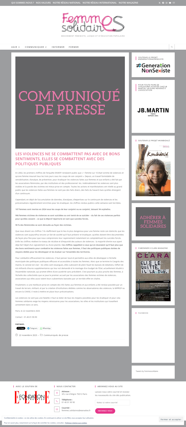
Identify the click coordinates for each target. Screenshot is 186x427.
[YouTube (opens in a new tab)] (170, 3)
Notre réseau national (67, 2)
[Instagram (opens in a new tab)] (166, 3)
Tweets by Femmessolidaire (147, 371)
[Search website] (172, 47)
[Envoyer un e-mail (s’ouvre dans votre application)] (173, 3)
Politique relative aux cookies (76, 423)
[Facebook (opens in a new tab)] (163, 3)
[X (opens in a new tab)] (159, 3)
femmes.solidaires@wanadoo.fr (76, 410)
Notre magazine (128, 2)
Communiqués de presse (56, 335)
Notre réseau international (100, 2)
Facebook (143, 313)
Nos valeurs (43, 2)
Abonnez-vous (105, 411)
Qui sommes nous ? (22, 2)
